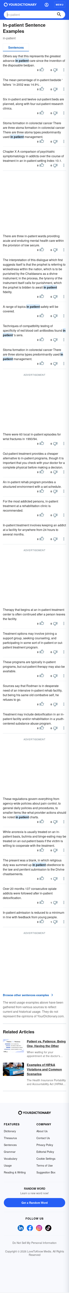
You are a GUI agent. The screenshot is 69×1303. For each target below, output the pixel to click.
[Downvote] (55, 70)
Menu (60, 4)
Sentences (16, 47)
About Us (42, 1131)
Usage (8, 1165)
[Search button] (59, 14)
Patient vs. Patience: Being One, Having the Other (46, 1043)
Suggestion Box (45, 1172)
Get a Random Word (34, 1203)
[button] (46, 5)
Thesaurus (10, 1138)
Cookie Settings (45, 1158)
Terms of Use (44, 1165)
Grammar (10, 1152)
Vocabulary (10, 1158)
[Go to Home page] (20, 4)
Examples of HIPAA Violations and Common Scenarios (44, 1069)
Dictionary (10, 1131)
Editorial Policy (45, 1152)
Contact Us (43, 1138)
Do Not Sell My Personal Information (34, 1243)
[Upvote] (41, 70)
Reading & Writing (15, 1172)
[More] (64, 70)
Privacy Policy (44, 1145)
